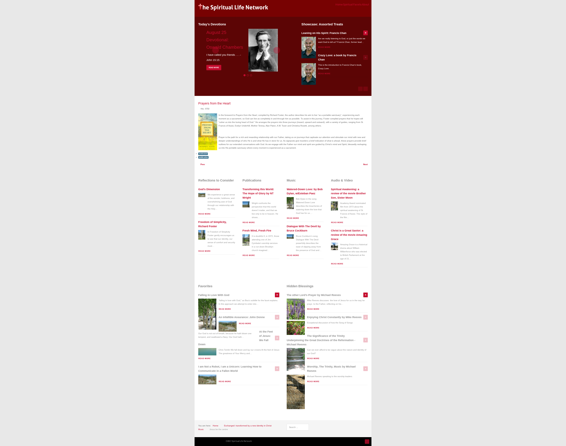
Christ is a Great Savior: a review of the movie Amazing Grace (349, 235)
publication (203, 157)
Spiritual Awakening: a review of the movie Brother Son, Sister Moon (348, 193)
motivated (203, 154)
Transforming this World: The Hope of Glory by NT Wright (258, 193)
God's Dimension (209, 189)
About (365, 4)
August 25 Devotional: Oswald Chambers (224, 40)
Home (339, 4)
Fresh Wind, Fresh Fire (256, 230)
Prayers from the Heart (214, 103)
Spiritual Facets (352, 4)
